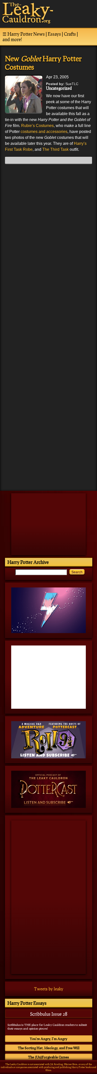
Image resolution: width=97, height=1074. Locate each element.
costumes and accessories (44, 131)
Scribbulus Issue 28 (48, 1014)
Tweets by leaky (48, 988)
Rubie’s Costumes (37, 125)
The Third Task (55, 149)
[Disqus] (48, 230)
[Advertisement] (48, 452)
